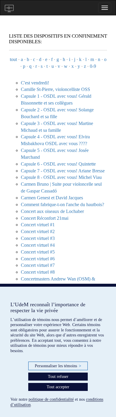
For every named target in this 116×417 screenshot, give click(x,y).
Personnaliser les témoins (58, 366)
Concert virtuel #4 (38, 245)
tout (13, 59)
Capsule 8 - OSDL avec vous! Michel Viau (61, 177)
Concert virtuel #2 (38, 231)
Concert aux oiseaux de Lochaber (52, 211)
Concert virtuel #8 (38, 272)
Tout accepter (58, 387)
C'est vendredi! (35, 82)
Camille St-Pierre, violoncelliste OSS (55, 89)
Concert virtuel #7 (38, 265)
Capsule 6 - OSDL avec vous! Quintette (58, 163)
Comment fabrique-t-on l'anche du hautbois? (62, 204)
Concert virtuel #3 (38, 238)
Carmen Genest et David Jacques (52, 197)
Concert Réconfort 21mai (44, 218)
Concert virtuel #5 (38, 251)
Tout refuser (58, 376)
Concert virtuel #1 (38, 224)
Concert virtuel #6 (38, 258)
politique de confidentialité (51, 399)
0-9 (93, 66)
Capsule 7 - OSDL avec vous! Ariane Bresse (63, 170)
